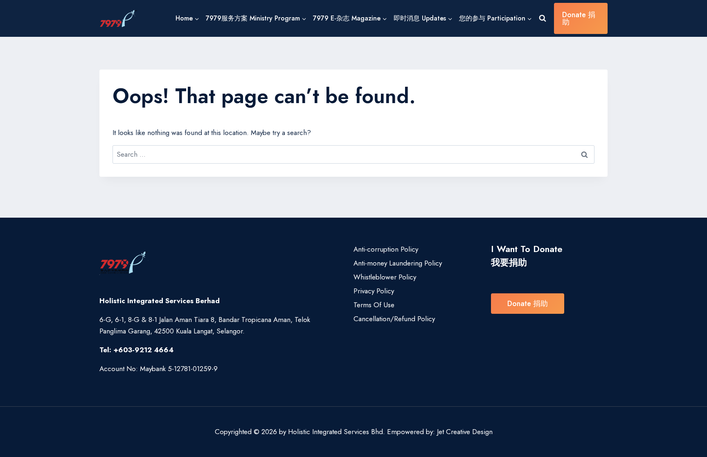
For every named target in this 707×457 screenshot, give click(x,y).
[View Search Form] (542, 18)
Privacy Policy (374, 291)
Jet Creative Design (465, 432)
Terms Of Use (374, 305)
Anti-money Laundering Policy (398, 263)
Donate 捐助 (578, 18)
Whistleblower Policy (385, 277)
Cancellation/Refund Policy (394, 319)
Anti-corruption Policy (386, 249)
